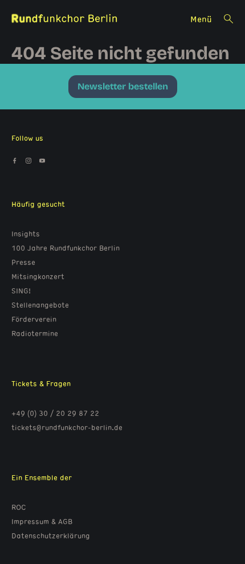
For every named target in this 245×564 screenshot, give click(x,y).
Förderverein (33, 319)
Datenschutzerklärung (50, 535)
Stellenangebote (40, 304)
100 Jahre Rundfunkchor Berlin (65, 247)
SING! (21, 290)
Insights (25, 233)
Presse (23, 262)
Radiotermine (34, 333)
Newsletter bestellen (122, 86)
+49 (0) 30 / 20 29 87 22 (55, 413)
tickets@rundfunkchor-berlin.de (66, 427)
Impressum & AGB (41, 521)
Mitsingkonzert (37, 276)
